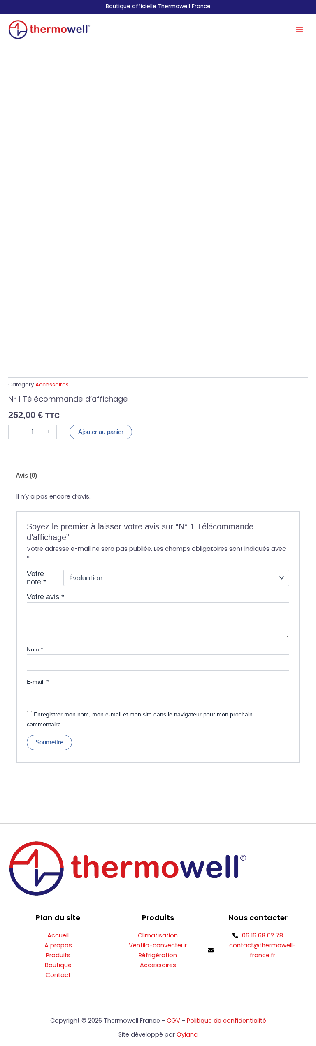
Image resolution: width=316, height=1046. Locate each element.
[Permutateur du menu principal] (299, 29)
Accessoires (52, 384)
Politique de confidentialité (226, 1020)
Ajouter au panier (100, 432)
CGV (173, 1020)
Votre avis (45, 597)
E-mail (38, 682)
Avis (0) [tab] (26, 475)
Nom (35, 649)
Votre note (36, 578)
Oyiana (187, 1034)
